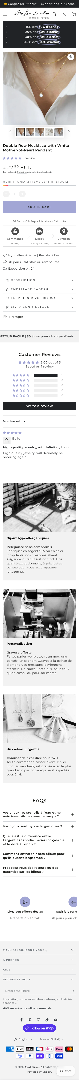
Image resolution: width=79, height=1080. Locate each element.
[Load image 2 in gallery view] (30, 132)
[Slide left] (9, 132)
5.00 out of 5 (51, 362)
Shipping (22, 172)
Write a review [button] (39, 406)
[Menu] (5, 14)
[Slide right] (69, 132)
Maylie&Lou (32, 1067)
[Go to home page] (32, 14)
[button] (54, 14)
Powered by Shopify (39, 1072)
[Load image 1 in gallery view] (20, 132)
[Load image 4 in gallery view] (49, 132)
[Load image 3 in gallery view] (39, 132)
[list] (39, 910)
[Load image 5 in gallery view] (58, 132)
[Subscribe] (74, 991)
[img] (12, 432)
